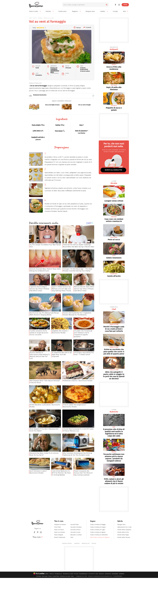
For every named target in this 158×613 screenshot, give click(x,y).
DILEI (96, 573)
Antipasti (114, 49)
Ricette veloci (63, 11)
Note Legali (44, 576)
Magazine (75, 11)
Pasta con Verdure (59, 532)
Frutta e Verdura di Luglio (97, 529)
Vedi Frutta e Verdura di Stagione (100, 537)
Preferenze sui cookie (65, 576)
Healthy (102, 11)
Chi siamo (38, 576)
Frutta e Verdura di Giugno (98, 527)
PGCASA (76, 573)
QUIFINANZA (108, 573)
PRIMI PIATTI (114, 216)
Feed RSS (94, 543)
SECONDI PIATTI (113, 273)
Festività (48, 11)
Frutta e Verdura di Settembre (99, 535)
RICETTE (35, 18)
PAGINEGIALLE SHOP (68, 573)
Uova (81, 125)
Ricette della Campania (124, 529)
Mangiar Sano (121, 524)
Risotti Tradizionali (59, 537)
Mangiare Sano (90, 11)
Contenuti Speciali (67, 543)
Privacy (50, 576)
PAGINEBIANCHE (83, 573)
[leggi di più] (93, 96)
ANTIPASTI (40, 18)
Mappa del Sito (86, 543)
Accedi (125, 4)
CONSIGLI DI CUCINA (113, 324)
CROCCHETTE (114, 105)
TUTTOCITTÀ (91, 573)
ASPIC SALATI (114, 85)
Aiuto (72, 576)
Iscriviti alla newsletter (113, 170)
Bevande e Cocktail (76, 535)
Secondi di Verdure (76, 527)
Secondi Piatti (74, 524)
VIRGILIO (51, 573)
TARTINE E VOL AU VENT (49, 18)
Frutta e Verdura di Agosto (98, 532)
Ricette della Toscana (123, 537)
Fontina (57, 125)
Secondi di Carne (75, 532)
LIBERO (47, 573)
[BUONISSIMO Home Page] (36, 5)
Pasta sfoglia (36, 125)
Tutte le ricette (33, 11)
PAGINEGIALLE (58, 573)
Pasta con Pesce (59, 529)
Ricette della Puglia (123, 535)
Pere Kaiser (59, 131)
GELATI (113, 255)
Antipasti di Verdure (60, 524)
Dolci (71, 537)
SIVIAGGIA (101, 573)
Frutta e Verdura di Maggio (98, 524)
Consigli (115, 11)
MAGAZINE (114, 452)
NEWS (114, 427)
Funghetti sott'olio (37, 137)
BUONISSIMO (115, 573)
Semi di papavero (81, 131)
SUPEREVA (121, 573)
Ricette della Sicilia (123, 532)
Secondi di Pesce (75, 529)
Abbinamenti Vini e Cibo (124, 527)
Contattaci (77, 543)
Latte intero (37, 131)
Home (30, 18)
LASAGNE (114, 198)
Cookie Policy (56, 576)
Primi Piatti (57, 527)
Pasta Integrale (58, 535)
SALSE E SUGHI (114, 237)
